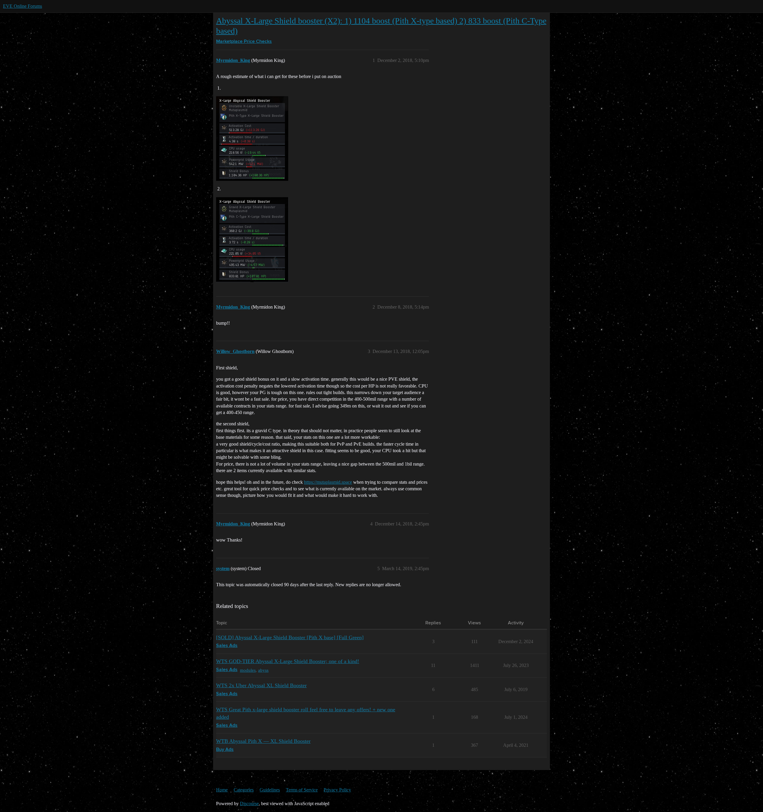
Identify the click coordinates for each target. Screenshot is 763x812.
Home (222, 789)
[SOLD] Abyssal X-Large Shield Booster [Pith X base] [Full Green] (290, 637)
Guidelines (270, 789)
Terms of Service (302, 789)
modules (248, 670)
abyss (263, 670)
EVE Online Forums (22, 6)
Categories (244, 789)
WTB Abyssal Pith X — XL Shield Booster (263, 741)
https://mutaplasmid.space (328, 482)
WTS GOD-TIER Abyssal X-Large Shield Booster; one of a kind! (287, 661)
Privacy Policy (337, 789)
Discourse (249, 803)
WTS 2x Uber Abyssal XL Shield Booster (261, 685)
